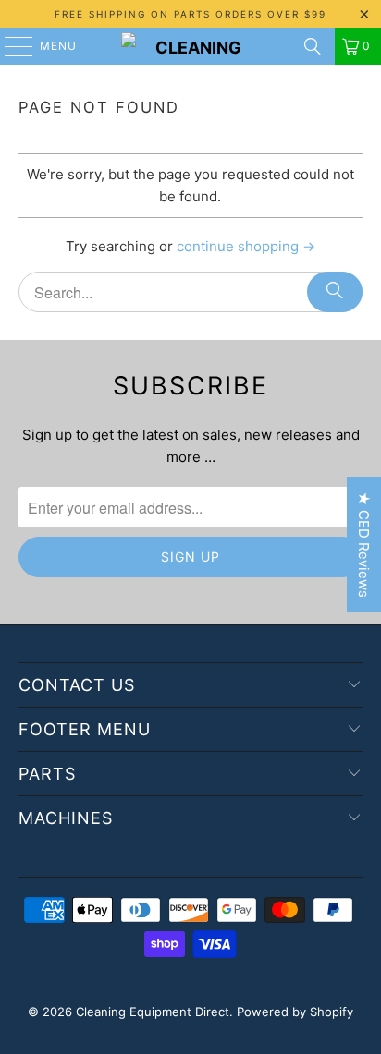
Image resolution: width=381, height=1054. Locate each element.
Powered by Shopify (295, 1011)
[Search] (312, 46)
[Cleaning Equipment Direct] (190, 46)
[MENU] (9, 46)
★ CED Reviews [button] (364, 544)
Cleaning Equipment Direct (152, 1011)
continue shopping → (246, 246)
